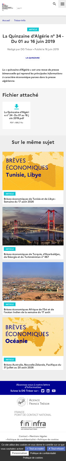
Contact (23, 436)
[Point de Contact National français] (33, 413)
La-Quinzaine (33, 57)
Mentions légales (38, 436)
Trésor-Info (19, 20)
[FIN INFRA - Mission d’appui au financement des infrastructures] (33, 424)
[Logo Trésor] (28, 8)
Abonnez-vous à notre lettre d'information (33, 385)
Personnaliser (19, 453)
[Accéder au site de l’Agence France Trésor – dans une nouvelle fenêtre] (33, 401)
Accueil (6, 20)
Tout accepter (36, 448)
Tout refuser (57, 448)
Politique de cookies (48, 439)
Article (33, 29)
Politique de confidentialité (21, 439)
